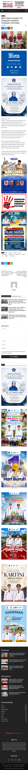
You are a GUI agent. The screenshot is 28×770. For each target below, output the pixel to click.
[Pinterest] (8, 28)
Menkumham (17, 254)
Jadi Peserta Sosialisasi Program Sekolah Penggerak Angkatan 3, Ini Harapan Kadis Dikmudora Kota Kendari (21, 274)
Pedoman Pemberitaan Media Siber (18, 764)
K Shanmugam (4, 254)
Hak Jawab (6, 766)
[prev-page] (2, 321)
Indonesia (15, 252)
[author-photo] (14, 288)
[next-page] (4, 321)
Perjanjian (23, 254)
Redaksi (3, 25)
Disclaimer (11, 766)
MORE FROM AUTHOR (16, 296)
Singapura (6, 255)
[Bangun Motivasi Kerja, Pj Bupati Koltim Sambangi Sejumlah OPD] (4, 694)
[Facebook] (2, 28)
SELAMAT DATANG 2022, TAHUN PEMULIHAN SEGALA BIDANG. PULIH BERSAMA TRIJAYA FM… (16, 687)
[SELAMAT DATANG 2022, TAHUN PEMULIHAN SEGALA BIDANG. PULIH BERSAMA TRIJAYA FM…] (4, 687)
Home (2, 13)
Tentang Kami (8, 764)
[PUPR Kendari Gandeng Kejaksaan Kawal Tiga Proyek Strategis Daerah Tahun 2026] (4, 316)
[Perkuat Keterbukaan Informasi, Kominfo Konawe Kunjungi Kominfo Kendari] (4, 661)
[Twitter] (5, 28)
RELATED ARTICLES (6, 296)
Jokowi (19, 252)
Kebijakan (6, 13)
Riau (2, 255)
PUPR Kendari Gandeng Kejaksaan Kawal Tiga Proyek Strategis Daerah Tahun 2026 (17, 317)
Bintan (6, 252)
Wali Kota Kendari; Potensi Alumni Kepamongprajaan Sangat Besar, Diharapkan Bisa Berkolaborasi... (16, 680)
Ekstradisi (10, 252)
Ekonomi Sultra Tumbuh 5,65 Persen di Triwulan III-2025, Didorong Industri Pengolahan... (17, 654)
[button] (2, 10)
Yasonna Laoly (12, 255)
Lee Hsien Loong (11, 254)
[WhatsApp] (11, 28)
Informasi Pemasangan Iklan (19, 766)
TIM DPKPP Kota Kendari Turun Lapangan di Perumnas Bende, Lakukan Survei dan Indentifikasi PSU (7, 273)
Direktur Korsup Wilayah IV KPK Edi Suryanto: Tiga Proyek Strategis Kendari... (16, 667)
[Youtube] (19, 760)
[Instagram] (12, 760)
